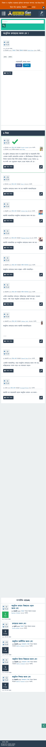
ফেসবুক (19, 65)
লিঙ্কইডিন (26, 65)
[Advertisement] (23, 101)
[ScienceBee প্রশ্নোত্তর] (19, 13)
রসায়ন (10, 57)
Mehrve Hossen (20, 646)
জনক (5, 57)
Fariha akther (16, 628)
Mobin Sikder (11, 744)
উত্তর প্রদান (14, 147)
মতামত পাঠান (5, 742)
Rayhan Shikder (16, 613)
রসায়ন (14, 50)
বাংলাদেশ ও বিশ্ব (25, 644)
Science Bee (11, 745)
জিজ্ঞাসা (21, 50)
